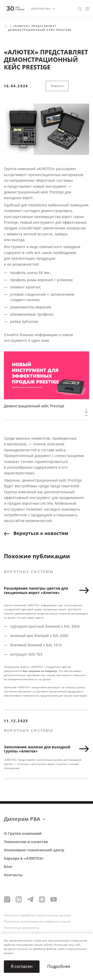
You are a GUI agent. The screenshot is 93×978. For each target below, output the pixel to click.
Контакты (13, 875)
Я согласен (22, 966)
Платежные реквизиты (21, 927)
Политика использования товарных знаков (37, 921)
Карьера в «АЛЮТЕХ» (24, 858)
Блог (8, 867)
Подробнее (58, 966)
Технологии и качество (26, 842)
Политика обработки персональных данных (37, 915)
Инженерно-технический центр (34, 850)
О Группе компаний (23, 833)
